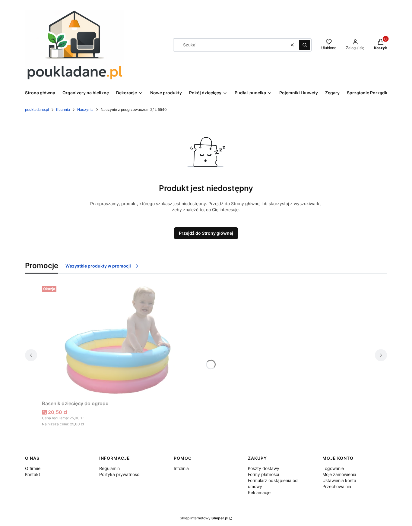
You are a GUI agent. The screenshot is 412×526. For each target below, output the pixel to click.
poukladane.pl (37, 109)
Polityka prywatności (119, 474)
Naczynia (85, 109)
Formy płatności (263, 474)
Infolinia (181, 468)
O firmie (32, 468)
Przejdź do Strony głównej (206, 233)
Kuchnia (63, 109)
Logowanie (333, 468)
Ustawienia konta (339, 480)
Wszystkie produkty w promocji (98, 265)
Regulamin (109, 468)
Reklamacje (259, 492)
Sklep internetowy (204, 518)
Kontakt (32, 474)
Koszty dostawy (263, 468)
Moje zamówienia (339, 474)
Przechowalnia (336, 486)
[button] (304, 45)
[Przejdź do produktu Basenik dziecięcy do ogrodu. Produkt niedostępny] (117, 340)
